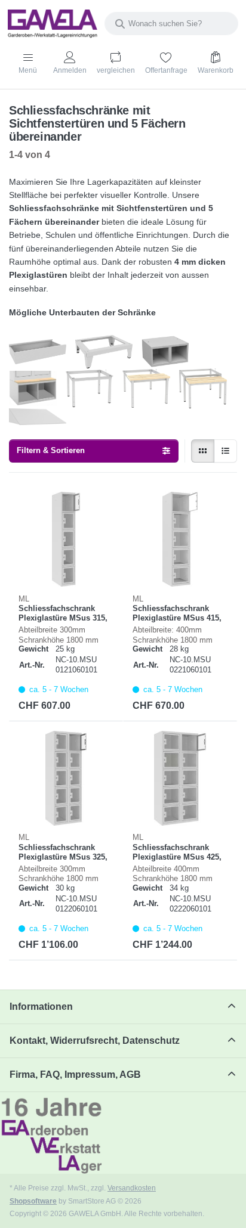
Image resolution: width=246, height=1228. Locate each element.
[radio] (202, 451)
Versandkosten (131, 1188)
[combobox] (171, 23)
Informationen (41, 1006)
